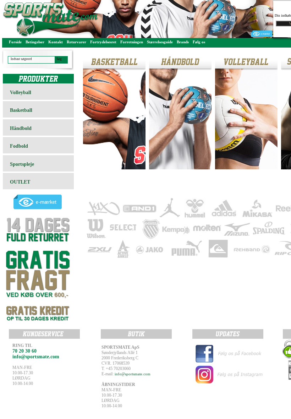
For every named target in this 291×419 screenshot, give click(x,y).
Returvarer (76, 42)
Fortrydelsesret (103, 42)
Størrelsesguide (160, 42)
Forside (15, 42)
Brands (183, 42)
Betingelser (35, 42)
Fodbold (19, 146)
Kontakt (55, 42)
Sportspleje (22, 164)
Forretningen (131, 42)
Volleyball (20, 92)
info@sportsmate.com (132, 374)
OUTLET (20, 182)
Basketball (21, 110)
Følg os (199, 42)
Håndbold (21, 128)
